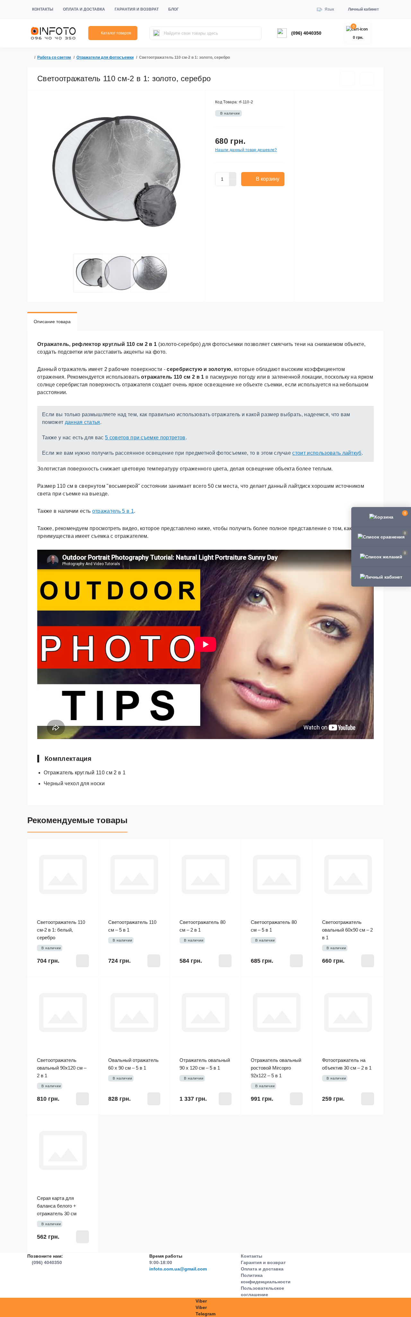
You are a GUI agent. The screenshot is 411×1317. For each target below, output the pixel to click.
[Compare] (89, 860)
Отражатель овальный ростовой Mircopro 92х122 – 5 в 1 (276, 1067)
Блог (173, 9)
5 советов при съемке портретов (145, 437)
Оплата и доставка (84, 9)
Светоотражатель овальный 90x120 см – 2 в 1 (61, 1067)
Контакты (42, 9)
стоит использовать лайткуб (326, 453)
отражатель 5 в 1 (113, 511)
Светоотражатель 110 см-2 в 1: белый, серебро (61, 929)
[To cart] (82, 960)
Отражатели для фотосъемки (105, 57)
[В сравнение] (367, 78)
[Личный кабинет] (381, 576)
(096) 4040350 (306, 33)
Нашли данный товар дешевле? (246, 150)
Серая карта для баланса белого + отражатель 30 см (56, 1205)
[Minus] (232, 182)
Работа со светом (54, 57)
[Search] (156, 33)
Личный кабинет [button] (363, 9)
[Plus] (232, 175)
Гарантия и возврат (137, 9)
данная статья (82, 422)
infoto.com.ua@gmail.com (178, 1268)
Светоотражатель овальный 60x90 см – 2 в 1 (347, 929)
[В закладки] (347, 78)
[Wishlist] (89, 848)
